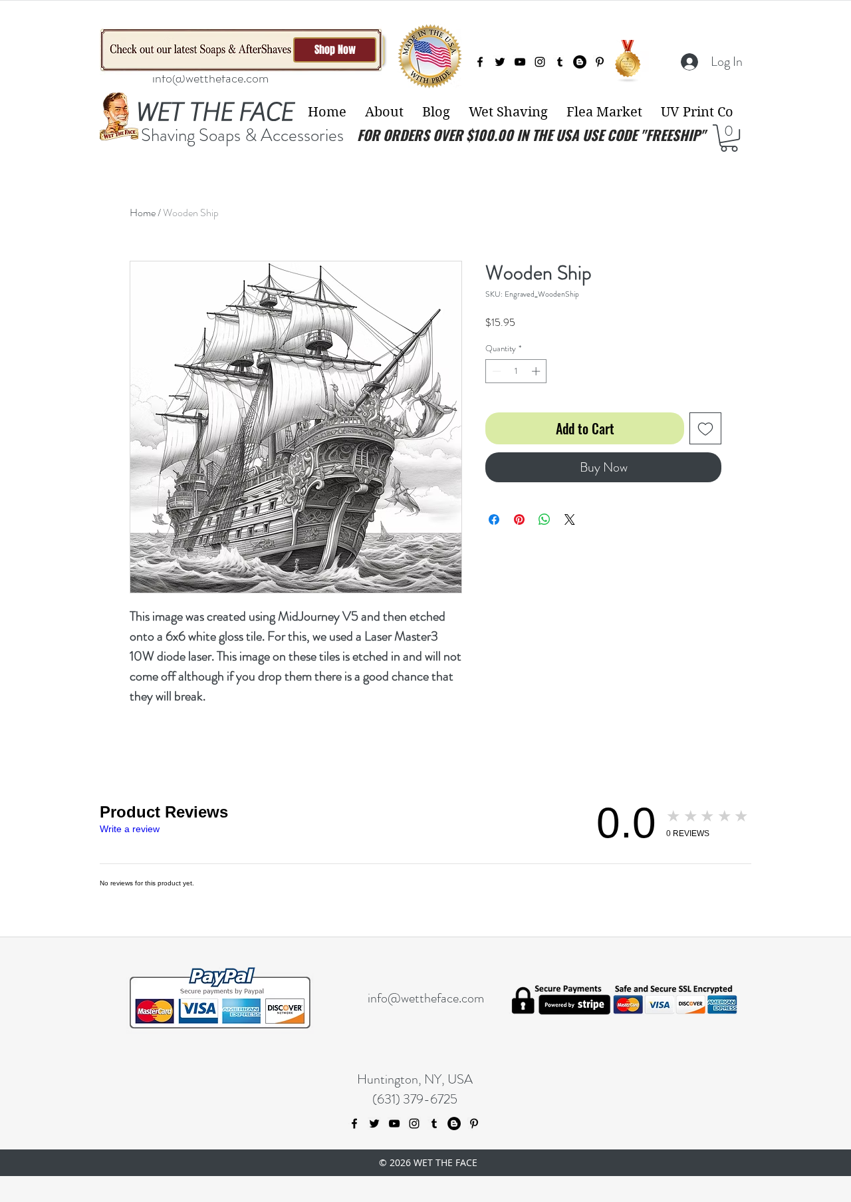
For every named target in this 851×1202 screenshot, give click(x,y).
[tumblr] (559, 62)
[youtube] (520, 62)
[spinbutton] (516, 371)
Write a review (130, 829)
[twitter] (500, 62)
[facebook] (480, 62)
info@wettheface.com (210, 78)
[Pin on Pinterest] (519, 519)
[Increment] (537, 371)
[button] (384, 112)
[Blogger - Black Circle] (579, 62)
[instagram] (540, 62)
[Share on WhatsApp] (544, 519)
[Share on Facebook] (494, 519)
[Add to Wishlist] (705, 428)
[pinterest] (599, 62)
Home (143, 212)
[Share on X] (570, 519)
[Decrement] (495, 371)
